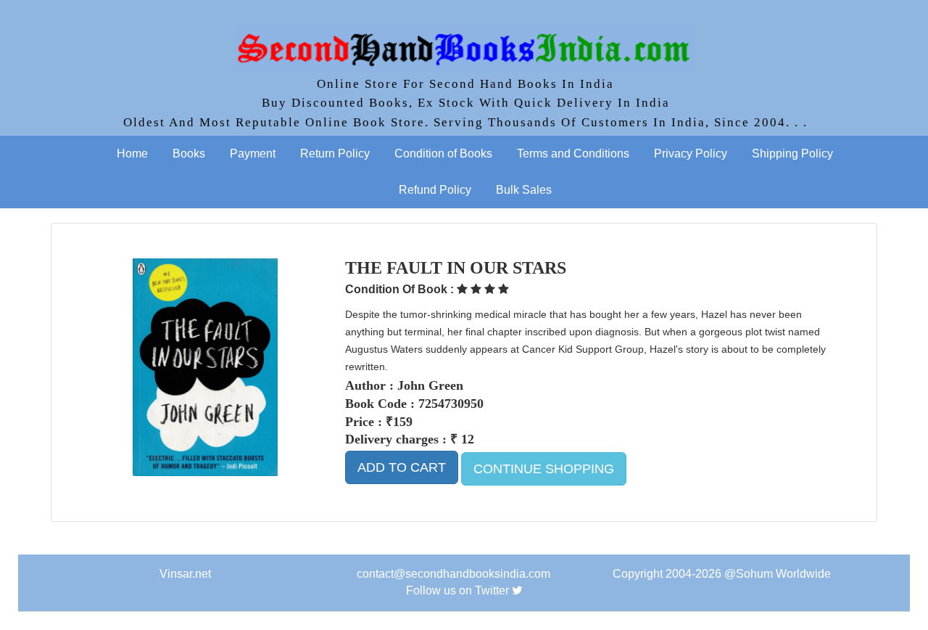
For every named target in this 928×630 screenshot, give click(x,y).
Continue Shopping (543, 469)
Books (189, 153)
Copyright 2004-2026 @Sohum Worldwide (722, 574)
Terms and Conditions (573, 153)
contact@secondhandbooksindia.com (453, 574)
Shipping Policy (792, 153)
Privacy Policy (690, 153)
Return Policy (335, 153)
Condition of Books (443, 153)
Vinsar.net (185, 574)
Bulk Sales (524, 190)
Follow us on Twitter (457, 590)
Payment (253, 153)
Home (132, 153)
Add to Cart (401, 467)
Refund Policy (435, 190)
